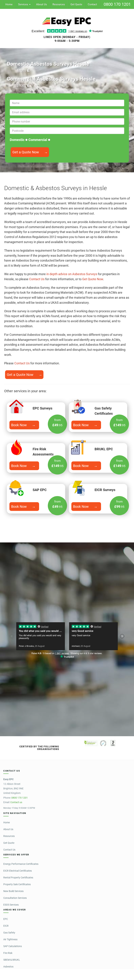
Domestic (17, 140)
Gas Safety (9, 932)
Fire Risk (7, 953)
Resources (59, 4)
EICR (6, 925)
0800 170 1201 (117, 4)
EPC (5, 919)
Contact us (16, 802)
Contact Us (36, 279)
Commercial (38, 140)
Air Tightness (10, 939)
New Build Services (13, 891)
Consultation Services (15, 898)
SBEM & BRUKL (11, 959)
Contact (92, 4)
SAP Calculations (12, 946)
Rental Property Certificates (18, 877)
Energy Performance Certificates (20, 864)
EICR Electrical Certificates (17, 870)
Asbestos (8, 966)
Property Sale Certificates (17, 884)
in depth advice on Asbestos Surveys (71, 274)
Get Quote (76, 4)
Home (9, 4)
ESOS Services (11, 904)
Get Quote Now (92, 279)
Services (23, 4)
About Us (41, 4)
